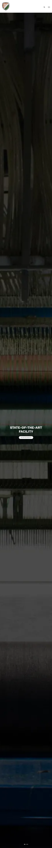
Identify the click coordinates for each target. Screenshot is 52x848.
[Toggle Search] (44, 7)
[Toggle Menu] (49, 7)
